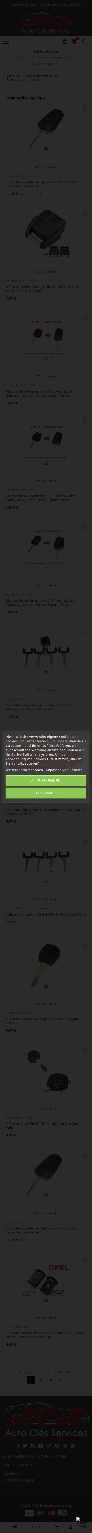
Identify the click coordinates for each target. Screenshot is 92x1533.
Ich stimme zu (46, 793)
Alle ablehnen (46, 781)
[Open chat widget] (82, 1523)
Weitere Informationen (24, 770)
